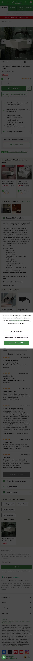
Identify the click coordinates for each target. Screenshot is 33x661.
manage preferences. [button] (17, 320)
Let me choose (17, 332)
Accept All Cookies (16, 343)
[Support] (3, 657)
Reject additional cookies (16, 337)
